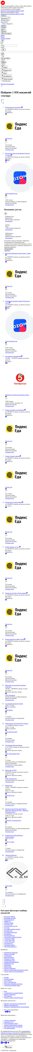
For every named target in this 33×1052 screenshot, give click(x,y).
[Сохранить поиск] (2, 54)
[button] (3, 35)
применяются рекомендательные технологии (15, 1032)
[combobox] (9, 46)
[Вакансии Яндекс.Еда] (18, 126)
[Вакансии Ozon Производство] (18, 178)
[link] (4, 31)
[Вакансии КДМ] (18, 873)
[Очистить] (3, 49)
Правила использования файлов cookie (12, 14)
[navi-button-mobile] (2, 40)
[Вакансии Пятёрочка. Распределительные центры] (18, 379)
